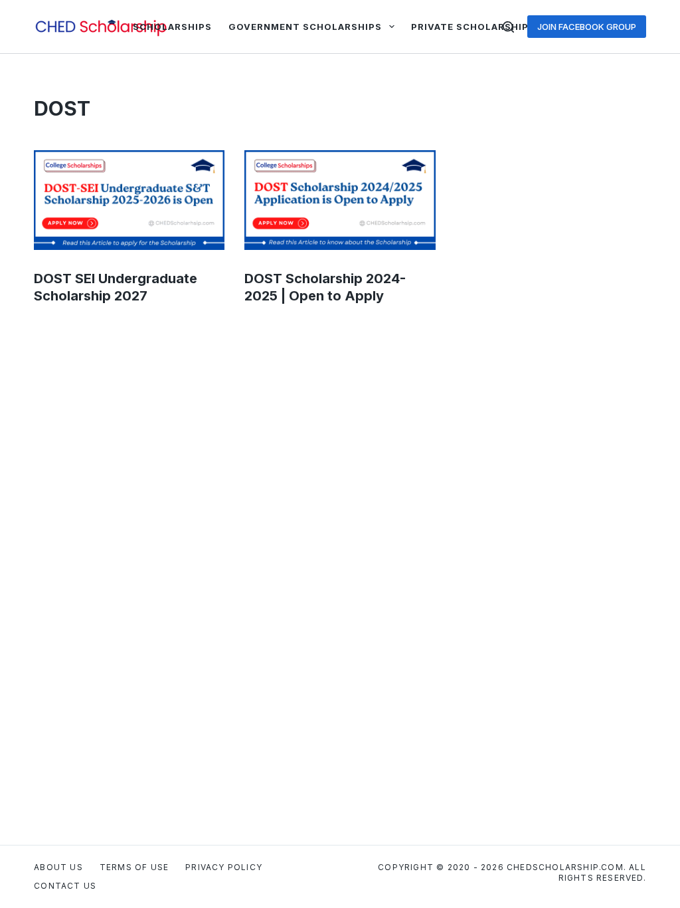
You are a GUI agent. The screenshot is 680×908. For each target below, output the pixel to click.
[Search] (508, 27)
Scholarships (172, 26)
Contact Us (65, 886)
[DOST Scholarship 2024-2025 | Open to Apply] (339, 200)
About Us (58, 867)
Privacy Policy (223, 867)
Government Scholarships (305, 26)
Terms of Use (134, 867)
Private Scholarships (473, 26)
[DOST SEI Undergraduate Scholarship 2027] (129, 200)
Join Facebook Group (586, 26)
